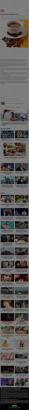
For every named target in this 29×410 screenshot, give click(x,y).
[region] (14, 398)
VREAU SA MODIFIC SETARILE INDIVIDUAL (14, 407)
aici (26, 395)
